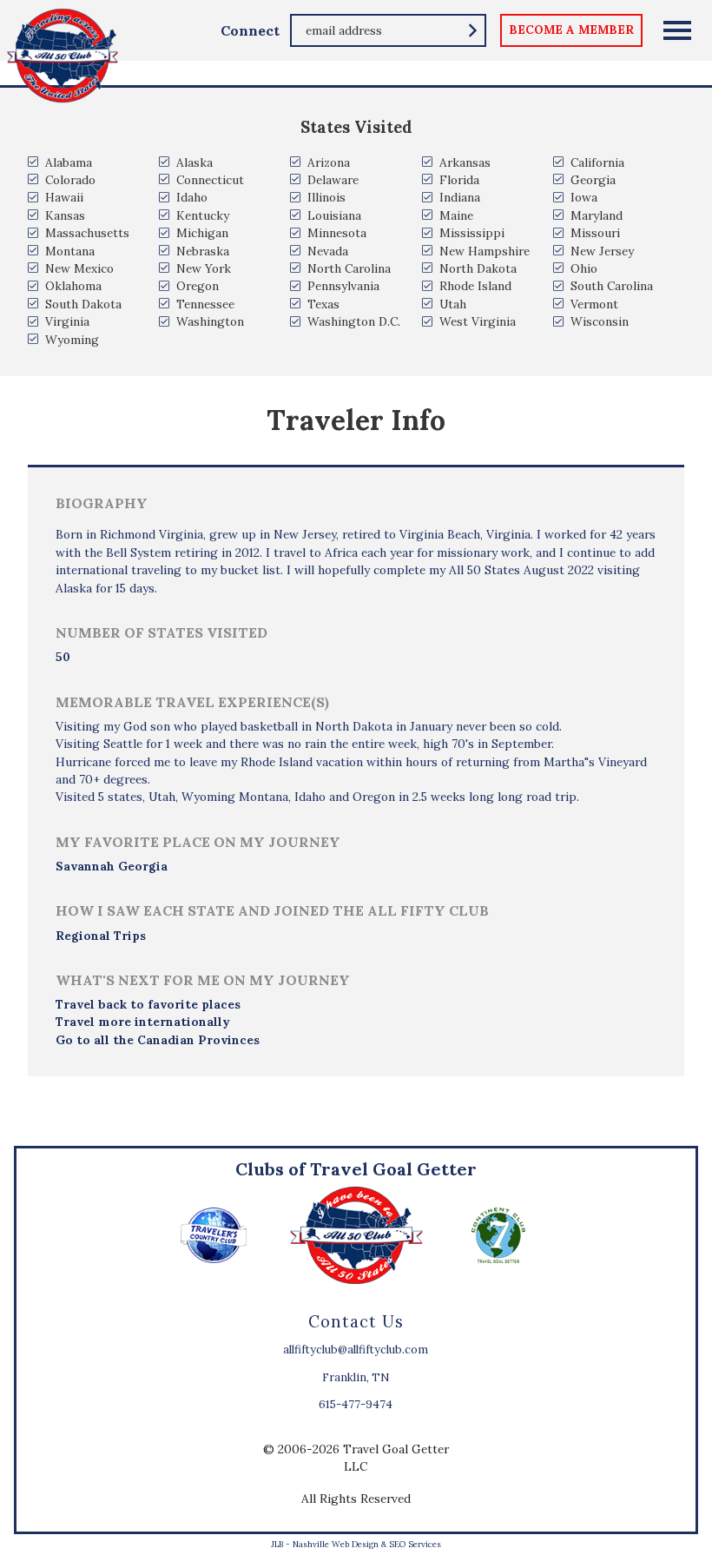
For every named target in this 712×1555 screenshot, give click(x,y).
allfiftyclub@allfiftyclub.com (355, 1349)
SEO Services (415, 1544)
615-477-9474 (355, 1404)
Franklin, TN (355, 1377)
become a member (571, 29)
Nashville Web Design (336, 1544)
